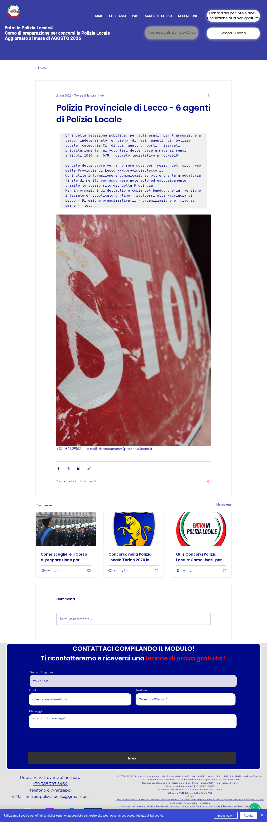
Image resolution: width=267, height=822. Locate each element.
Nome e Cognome (42, 671)
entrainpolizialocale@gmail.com (57, 796)
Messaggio (36, 711)
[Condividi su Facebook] (58, 468)
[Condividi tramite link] (89, 468)
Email (32, 690)
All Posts (41, 68)
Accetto (248, 815)
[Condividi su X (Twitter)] (69, 468)
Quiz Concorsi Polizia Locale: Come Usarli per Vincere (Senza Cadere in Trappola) (201, 557)
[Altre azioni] (208, 95)
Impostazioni (225, 815)
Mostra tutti (224, 504)
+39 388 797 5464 (50, 783)
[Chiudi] (261, 815)
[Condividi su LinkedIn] (79, 468)
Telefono (141, 690)
